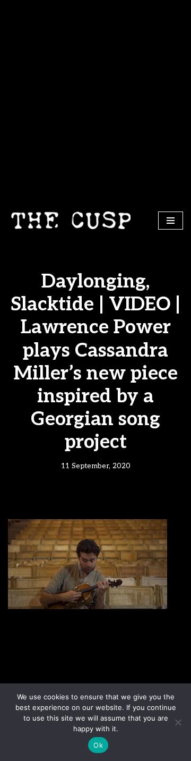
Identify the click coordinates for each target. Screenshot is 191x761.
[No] (177, 722)
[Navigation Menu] (170, 221)
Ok (98, 745)
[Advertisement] (95, 101)
